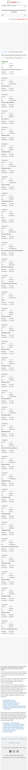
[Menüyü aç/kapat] (24, 15)
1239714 (11, 458)
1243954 (11, 162)
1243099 (11, 261)
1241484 (11, 409)
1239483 (11, 475)
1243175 (11, 195)
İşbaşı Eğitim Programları (10, 701)
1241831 (11, 392)
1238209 (11, 623)
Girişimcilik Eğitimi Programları (11, 703)
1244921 (11, 113)
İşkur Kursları (5, 51)
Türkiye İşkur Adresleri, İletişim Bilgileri (13, 729)
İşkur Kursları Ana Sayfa (9, 730)
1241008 (11, 442)
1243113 (11, 244)
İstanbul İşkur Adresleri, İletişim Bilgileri (14, 724)
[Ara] (25, 6)
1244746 (11, 63)
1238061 (11, 606)
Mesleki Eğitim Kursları (9, 700)
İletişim (18, 742)
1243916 (11, 178)
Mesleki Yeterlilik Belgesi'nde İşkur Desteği (14, 706)
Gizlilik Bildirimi (22, 738)
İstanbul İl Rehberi (8, 731)
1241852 (11, 327)
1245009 (11, 80)
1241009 (11, 425)
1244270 (11, 145)
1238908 (11, 524)
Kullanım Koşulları (13, 738)
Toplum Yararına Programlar (10, 704)
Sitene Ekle (12, 742)
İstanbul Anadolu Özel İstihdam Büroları (13, 726)
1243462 (11, 211)
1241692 (11, 343)
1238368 (11, 540)
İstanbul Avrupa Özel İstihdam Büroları (13, 727)
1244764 (11, 96)
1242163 (11, 294)
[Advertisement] (14, 37)
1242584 (11, 277)
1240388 (11, 359)
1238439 (11, 573)
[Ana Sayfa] (1, 51)
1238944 (11, 507)
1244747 (11, 129)
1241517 (11, 376)
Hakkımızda (4, 738)
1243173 (11, 228)
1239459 (11, 491)
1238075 (11, 590)
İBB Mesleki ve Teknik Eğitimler (11, 723)
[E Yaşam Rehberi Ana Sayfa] (14, 2)
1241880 (11, 310)
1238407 (11, 557)
